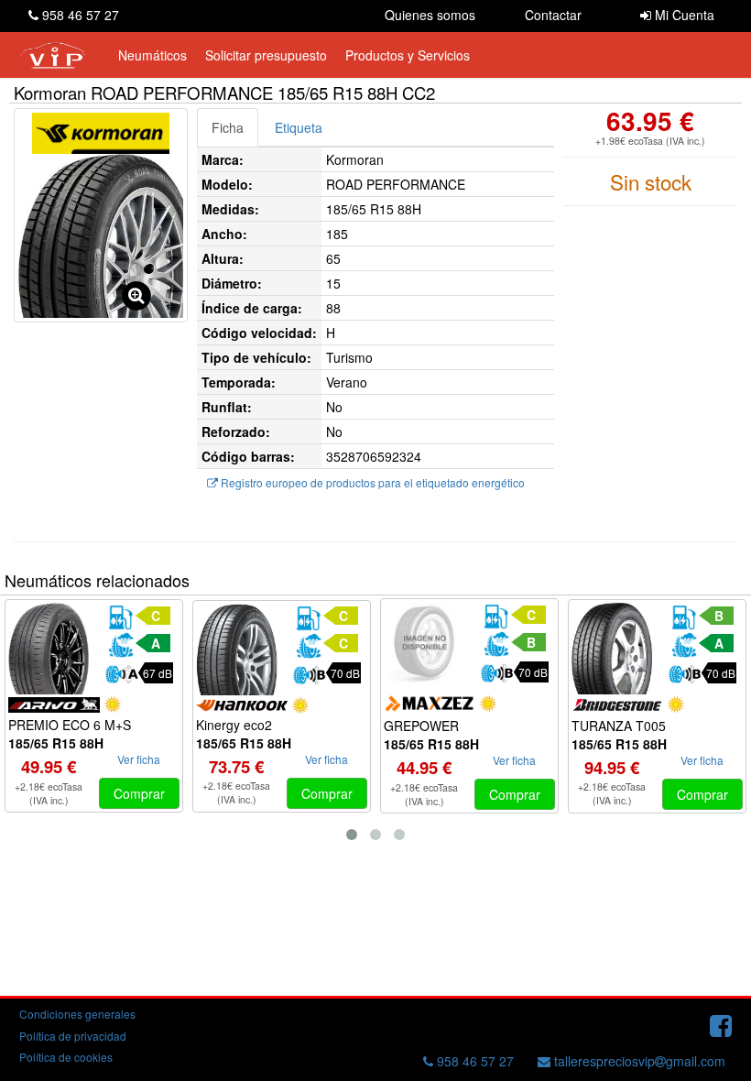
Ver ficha (138, 759)
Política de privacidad (72, 1035)
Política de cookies (66, 1057)
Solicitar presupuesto (266, 55)
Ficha (228, 127)
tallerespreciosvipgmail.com (637, 1061)
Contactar (553, 14)
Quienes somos (430, 14)
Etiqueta (298, 127)
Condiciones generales (77, 1013)
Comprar (139, 793)
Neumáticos (152, 55)
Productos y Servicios (407, 55)
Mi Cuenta (682, 14)
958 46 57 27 (78, 14)
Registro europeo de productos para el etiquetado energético (371, 482)
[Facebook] (720, 1024)
